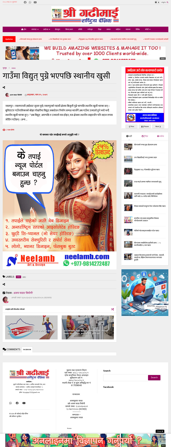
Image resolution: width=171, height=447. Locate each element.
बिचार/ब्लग (69, 29)
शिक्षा (99, 29)
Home (69, 428)
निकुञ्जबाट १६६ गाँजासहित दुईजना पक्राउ (72, 39)
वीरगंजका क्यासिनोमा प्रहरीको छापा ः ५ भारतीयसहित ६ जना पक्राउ (147, 244)
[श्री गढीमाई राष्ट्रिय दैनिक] (85, 23)
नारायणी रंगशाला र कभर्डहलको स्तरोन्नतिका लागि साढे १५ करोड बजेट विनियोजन (148, 195)
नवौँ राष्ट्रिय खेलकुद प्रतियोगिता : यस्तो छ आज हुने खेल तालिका (29, 332)
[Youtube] (35, 2)
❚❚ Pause (145, 126)
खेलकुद (57, 29)
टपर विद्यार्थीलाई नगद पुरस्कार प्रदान (41, 39)
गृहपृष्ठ (5, 68)
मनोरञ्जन (90, 29)
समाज (108, 29)
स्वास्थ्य (128, 29)
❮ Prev (131, 126)
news (14, 68)
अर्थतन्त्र (45, 29)
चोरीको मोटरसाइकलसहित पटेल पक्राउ (146, 230)
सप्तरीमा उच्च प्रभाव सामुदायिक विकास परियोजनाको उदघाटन (146, 219)
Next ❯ (158, 126)
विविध (138, 29)
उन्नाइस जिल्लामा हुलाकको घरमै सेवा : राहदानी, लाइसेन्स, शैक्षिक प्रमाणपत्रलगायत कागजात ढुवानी (149, 257)
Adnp (163, 58)
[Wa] (30, 2)
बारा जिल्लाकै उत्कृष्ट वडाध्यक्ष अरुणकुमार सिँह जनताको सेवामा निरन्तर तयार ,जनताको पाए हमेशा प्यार (86, 332)
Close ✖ (160, 431)
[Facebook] (25, 2)
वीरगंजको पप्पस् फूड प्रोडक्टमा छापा (145, 144)
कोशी (147, 29)
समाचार (34, 29)
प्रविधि (80, 29)
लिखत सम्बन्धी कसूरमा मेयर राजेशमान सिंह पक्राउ (150, 206)
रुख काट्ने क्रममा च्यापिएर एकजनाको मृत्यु (105, 39)
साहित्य (118, 29)
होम (24, 29)
